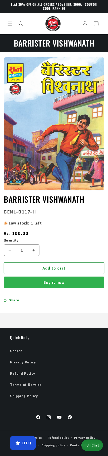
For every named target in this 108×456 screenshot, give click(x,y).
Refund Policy (22, 373)
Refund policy (58, 438)
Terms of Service (26, 384)
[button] (10, 23)
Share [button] (14, 300)
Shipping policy (53, 445)
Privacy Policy (23, 362)
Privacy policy (84, 438)
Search (16, 350)
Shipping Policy (24, 395)
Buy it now (54, 282)
